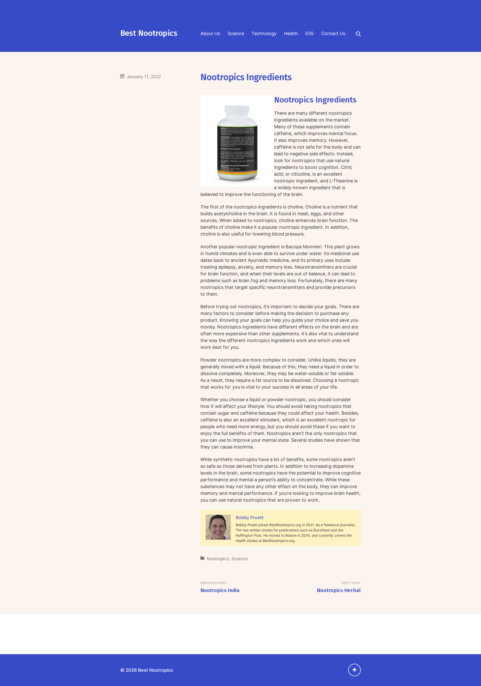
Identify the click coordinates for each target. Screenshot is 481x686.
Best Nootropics (148, 33)
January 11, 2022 (144, 76)
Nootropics (218, 558)
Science (235, 33)
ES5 (309, 33)
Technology (264, 33)
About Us (210, 33)
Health (291, 33)
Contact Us (333, 33)
